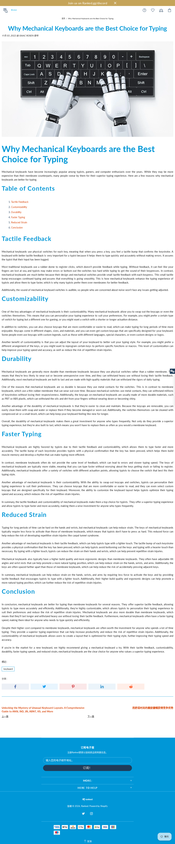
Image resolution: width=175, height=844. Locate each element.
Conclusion (17, 227)
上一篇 (5, 716)
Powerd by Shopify (98, 806)
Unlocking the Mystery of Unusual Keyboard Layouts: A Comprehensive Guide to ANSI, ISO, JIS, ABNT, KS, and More (43, 709)
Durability (16, 212)
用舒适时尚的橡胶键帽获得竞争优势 (152, 707)
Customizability (19, 207)
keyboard (8, 669)
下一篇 (91, 716)
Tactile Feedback (19, 201)
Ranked (14, 10)
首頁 (63, 18)
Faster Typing (18, 217)
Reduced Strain (19, 222)
